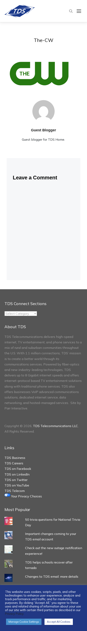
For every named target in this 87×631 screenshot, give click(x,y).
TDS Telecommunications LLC (55, 426)
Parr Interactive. (16, 408)
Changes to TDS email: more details (51, 576)
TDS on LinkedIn (17, 474)
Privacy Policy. (14, 614)
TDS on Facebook (17, 469)
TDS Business (14, 458)
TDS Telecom (14, 491)
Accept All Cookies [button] (58, 621)
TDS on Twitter (16, 480)
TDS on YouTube (16, 485)
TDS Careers (13, 463)
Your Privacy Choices (26, 496)
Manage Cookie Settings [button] (23, 621)
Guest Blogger (43, 130)
